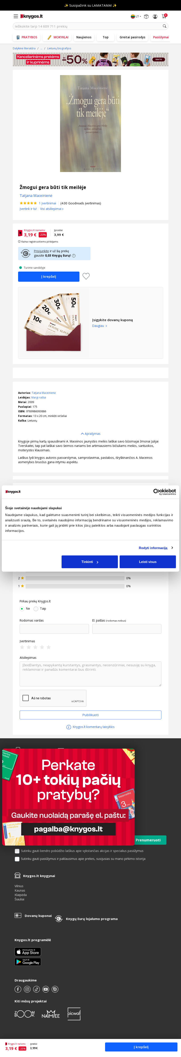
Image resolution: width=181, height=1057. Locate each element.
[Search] (165, 26)
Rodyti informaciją (153, 548)
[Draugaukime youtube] (46, 991)
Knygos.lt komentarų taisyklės (93, 727)
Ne (28, 609)
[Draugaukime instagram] (27, 991)
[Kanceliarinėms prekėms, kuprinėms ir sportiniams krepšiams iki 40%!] (90, 59)
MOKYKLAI (61, 37)
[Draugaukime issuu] (55, 991)
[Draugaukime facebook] (18, 991)
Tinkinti (87, 562)
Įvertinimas (27, 641)
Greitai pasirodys (132, 37)
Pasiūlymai (161, 37)
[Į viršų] (172, 1026)
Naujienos (83, 37)
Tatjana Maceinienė (44, 393)
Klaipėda (21, 895)
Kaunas (20, 890)
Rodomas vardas (32, 620)
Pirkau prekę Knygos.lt (35, 601)
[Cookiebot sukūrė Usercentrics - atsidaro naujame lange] (156, 492)
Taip (43, 609)
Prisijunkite (41, 251)
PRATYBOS (29, 37)
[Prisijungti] (155, 16)
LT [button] (137, 16)
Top (105, 37)
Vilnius (19, 886)
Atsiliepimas (28, 658)
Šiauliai (19, 899)
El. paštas (98, 620)
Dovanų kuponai (38, 915)
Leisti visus (147, 562)
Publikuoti (90, 715)
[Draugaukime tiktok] (37, 991)
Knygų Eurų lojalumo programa (92, 918)
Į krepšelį (141, 1047)
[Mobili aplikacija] (28, 961)
